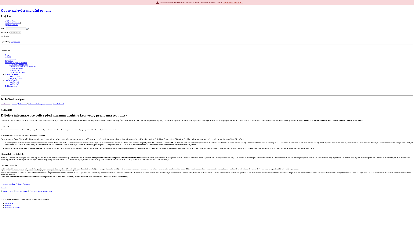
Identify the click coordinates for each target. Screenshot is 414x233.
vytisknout (4, 184)
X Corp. (19, 184)
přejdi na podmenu (11, 25)
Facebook (26, 184)
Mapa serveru (15, 42)
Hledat (3, 28)
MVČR (3, 188)
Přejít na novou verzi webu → (233, 2)
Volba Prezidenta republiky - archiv (40, 104)
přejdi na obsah (10, 21)
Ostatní (14, 104)
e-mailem (12, 184)
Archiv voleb (22, 104)
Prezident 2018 (58, 104)
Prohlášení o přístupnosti (13, 207)
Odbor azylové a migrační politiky (26, 10)
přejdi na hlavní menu (12, 23)
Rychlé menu (5, 32)
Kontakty (8, 205)
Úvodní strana (5, 104)
